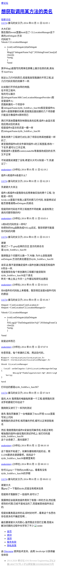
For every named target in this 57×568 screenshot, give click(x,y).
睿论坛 (4, 3)
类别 (9, 535)
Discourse (8, 551)
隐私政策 (11, 545)
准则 (9, 538)
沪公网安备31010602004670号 (39, 564)
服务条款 (11, 542)
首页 (9, 531)
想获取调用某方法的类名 (27, 11)
